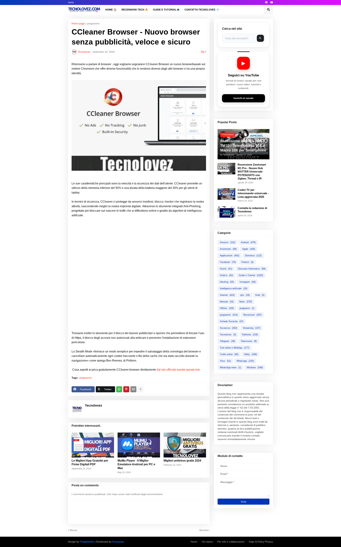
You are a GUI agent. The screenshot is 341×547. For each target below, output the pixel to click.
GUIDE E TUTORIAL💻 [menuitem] (166, 9)
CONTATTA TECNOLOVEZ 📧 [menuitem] (202, 9)
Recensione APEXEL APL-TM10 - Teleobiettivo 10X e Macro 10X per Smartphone (243, 145)
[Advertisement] (139, 247)
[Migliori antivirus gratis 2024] (185, 445)
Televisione (249, 341)
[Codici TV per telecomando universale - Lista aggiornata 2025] (226, 194)
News (245, 301)
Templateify (87, 541)
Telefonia (250, 334)
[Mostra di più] (140, 389)
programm (247, 308)
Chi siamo (207, 541)
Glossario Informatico (252, 268)
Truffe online (229, 354)
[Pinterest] (126, 389)
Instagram (248, 282)
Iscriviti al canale (243, 98)
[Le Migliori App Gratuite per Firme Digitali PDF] (93, 445)
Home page (78, 23)
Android (248, 242)
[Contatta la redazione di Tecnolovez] (226, 212)
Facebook (228, 262)
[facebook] (266, 2)
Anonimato (228, 249)
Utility (250, 354)
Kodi (259, 295)
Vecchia (203, 530)
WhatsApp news (230, 367)
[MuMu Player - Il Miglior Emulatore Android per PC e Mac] (139, 445)
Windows (255, 367)
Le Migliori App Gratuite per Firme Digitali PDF (90, 462)
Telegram (227, 341)
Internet (227, 295)
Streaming (251, 328)
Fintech (247, 262)
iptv (245, 295)
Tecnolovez (228, 334)
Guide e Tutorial (251, 275)
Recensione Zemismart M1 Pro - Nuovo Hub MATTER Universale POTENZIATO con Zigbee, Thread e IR (252, 171)
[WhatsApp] (119, 389)
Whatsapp (245, 361)
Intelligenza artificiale (233, 288)
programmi (93, 23)
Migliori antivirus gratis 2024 (182, 460)
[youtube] (271, 2)
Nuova (73, 530)
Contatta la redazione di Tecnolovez (252, 209)
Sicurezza (228, 328)
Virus (225, 361)
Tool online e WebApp (234, 347)
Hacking (227, 282)
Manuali (227, 301)
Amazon (227, 242)
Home (71, 2)
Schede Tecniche (231, 321)
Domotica (253, 255)
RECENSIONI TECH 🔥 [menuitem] (134, 9)
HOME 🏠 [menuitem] (111, 9)
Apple (248, 249)
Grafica (226, 275)
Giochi (226, 268)
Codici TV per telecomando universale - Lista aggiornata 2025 (253, 193)
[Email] (133, 389)
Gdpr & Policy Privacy (261, 541)
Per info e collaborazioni (230, 541)
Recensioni (252, 314)
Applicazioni (229, 255)
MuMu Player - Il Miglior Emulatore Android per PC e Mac (136, 464)
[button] (268, 9)
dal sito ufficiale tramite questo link (178, 369)
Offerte (227, 308)
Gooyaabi (118, 541)
